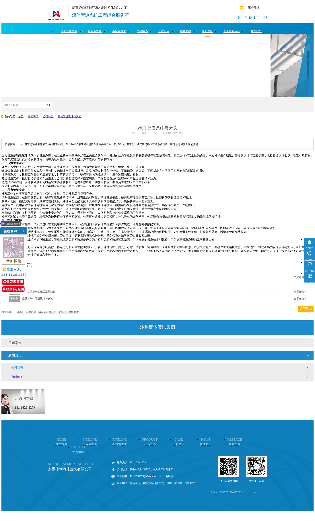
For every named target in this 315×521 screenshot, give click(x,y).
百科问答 (17, 376)
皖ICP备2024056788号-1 (233, 492)
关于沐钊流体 (231, 31)
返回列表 (305, 309)
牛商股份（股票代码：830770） (148, 483)
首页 (21, 116)
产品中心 (142, 31)
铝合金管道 (95, 31)
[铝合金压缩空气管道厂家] (56, 19)
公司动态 (48, 116)
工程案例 (163, 31)
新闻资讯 (207, 31)
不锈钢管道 (119, 31)
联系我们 (256, 31)
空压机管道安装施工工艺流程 (38, 291)
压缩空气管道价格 (26, 312)
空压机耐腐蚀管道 (68, 312)
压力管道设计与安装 (69, 116)
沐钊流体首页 (69, 31)
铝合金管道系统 (47, 312)
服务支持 (185, 31)
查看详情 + (300, 291)
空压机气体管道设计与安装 (37, 298)
